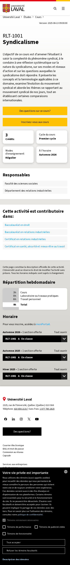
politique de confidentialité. (30, 514)
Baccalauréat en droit (17, 225)
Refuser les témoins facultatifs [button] (22, 550)
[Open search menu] (55, 8)
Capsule (7, 455)
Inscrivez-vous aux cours (35, 122)
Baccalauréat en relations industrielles (27, 232)
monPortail (43, 324)
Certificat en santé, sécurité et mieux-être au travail (35, 246)
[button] (16, 559)
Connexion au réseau (13, 452)
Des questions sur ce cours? (35, 111)
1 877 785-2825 (47, 408)
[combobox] (65, 471)
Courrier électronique (13, 445)
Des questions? (22, 431)
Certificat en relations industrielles (25, 239)
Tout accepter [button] (14, 542)
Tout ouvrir (60, 332)
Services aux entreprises (15, 464)
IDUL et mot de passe (13, 448)
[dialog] (35, 516)
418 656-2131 (20, 408)
